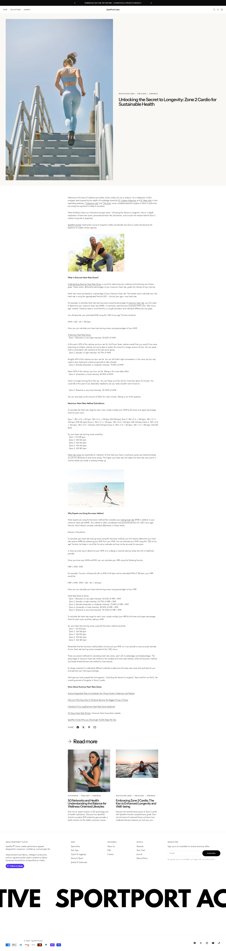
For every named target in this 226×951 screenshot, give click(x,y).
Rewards (140, 846)
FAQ (109, 850)
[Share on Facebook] (77, 727)
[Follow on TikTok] (219, 943)
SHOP (5, 9)
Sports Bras (75, 846)
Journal (139, 854)
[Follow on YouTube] (213, 943)
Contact (110, 854)
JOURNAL (27, 9)
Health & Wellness (126, 94)
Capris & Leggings (78, 854)
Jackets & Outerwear (79, 862)
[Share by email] (94, 727)
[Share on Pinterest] (89, 727)
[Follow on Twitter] (201, 943)
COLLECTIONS (15, 9)
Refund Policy (142, 858)
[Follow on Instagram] (207, 943)
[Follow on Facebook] (195, 943)
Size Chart (141, 850)
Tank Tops (75, 850)
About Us (111, 846)
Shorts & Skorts (77, 858)
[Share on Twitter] (83, 727)
